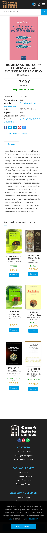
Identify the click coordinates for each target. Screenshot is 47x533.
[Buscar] (44, 12)
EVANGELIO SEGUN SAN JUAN (13, 369)
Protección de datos (23, 480)
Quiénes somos (23, 497)
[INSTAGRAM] (23, 440)
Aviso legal (23, 472)
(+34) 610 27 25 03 (23, 452)
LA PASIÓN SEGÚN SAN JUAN (13, 313)
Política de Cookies (23, 484)
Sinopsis (11, 144)
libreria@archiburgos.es (23, 455)
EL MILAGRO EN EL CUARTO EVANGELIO (13, 257)
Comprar (13, 275)
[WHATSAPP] (28, 440)
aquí (11, 518)
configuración (31, 518)
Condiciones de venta (23, 476)
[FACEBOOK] (19, 440)
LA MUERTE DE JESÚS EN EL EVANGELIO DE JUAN (33, 370)
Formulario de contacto (23, 459)
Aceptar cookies (23, 526)
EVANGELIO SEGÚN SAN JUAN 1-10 (33, 256)
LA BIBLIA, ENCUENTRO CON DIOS (33, 313)
